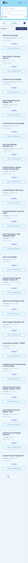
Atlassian (6, 104)
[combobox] (15, 9)
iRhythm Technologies (9, 148)
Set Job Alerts (20, 28)
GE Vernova (6, 125)
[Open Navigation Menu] (25, 2)
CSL (5, 60)
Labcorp (6, 171)
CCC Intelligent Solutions (10, 37)
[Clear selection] (25, 16)
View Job (14, 43)
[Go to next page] (23, 477)
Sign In (20, 2)
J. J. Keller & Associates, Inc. (10, 81)
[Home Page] (5, 3)
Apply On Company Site (14, 48)
